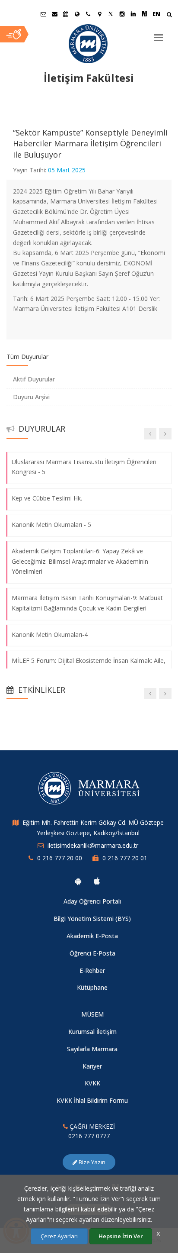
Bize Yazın (91, 1162)
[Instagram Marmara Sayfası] (122, 13)
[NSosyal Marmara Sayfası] (144, 13)
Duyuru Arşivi (31, 397)
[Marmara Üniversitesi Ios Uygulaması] (97, 881)
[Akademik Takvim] (65, 13)
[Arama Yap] (169, 15)
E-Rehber (92, 970)
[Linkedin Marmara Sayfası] (133, 13)
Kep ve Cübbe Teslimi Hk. (47, 498)
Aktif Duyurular (34, 379)
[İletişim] (88, 13)
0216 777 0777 (89, 1136)
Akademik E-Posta (92, 936)
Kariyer (92, 1066)
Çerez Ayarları (59, 1236)
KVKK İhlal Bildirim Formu (92, 1100)
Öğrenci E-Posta (92, 953)
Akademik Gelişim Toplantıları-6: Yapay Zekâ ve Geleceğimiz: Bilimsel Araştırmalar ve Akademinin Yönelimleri (80, 561)
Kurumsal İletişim (92, 1031)
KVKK (92, 1083)
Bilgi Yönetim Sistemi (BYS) (92, 918)
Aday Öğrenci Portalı (92, 901)
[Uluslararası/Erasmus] (77, 13)
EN (156, 14)
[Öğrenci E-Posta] (43, 13)
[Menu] (159, 34)
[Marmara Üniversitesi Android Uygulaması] (78, 881)
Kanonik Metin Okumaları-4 (50, 634)
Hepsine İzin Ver (121, 1236)
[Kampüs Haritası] (99, 13)
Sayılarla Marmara (92, 1049)
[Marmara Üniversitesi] (89, 43)
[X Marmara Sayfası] (110, 13)
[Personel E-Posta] (54, 13)
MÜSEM (92, 1014)
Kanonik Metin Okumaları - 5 (51, 524)
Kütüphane (92, 987)
